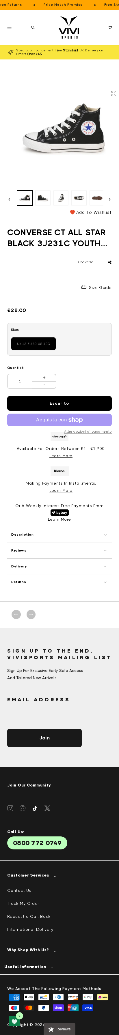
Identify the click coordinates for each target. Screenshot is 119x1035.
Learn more (60, 490)
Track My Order (23, 903)
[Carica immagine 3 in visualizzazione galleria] (61, 198)
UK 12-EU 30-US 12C (36, 346)
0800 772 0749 (37, 843)
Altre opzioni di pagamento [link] (88, 431)
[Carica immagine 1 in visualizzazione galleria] (24, 198)
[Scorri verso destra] (109, 199)
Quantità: (16, 368)
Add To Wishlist (94, 212)
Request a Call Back (29, 916)
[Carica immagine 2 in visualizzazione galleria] (43, 198)
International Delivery (30, 929)
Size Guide (100, 287)
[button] (33, 27)
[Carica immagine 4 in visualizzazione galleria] (79, 198)
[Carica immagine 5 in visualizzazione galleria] (97, 198)
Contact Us (19, 890)
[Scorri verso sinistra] (9, 199)
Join (44, 738)
